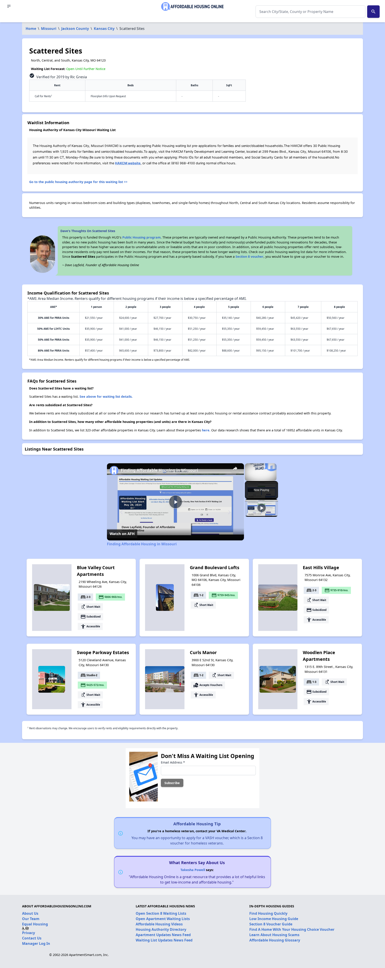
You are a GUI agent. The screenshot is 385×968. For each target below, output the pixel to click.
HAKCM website (128, 163)
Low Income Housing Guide (273, 918)
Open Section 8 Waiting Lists (161, 913)
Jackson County (75, 28)
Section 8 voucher (250, 256)
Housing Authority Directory (161, 929)
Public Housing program (141, 237)
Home (31, 28)
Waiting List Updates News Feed (164, 940)
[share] (235, 468)
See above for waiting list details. (106, 396)
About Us (30, 913)
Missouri (48, 28)
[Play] (261, 507)
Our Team (30, 918)
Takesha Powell (192, 870)
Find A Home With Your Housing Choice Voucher (291, 929)
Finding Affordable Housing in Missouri (159, 470)
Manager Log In (36, 943)
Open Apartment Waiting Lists (163, 918)
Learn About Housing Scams (274, 934)
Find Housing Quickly (268, 913)
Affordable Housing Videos (159, 924)
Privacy (28, 932)
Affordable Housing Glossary (274, 940)
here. (206, 430)
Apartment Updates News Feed (163, 934)
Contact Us (31, 938)
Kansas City (104, 28)
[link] (114, 470)
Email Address (173, 762)
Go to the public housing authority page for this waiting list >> (78, 182)
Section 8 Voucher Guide (270, 924)
